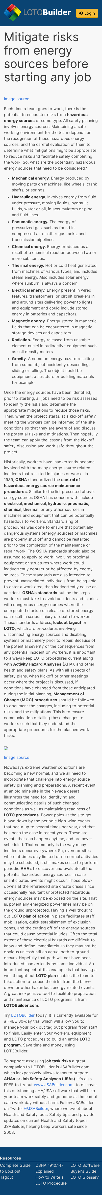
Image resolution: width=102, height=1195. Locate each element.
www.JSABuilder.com (54, 1084)
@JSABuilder (36, 1108)
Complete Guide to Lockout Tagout (15, 1171)
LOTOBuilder (23, 1015)
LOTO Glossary (85, 1177)
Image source (16, 98)
